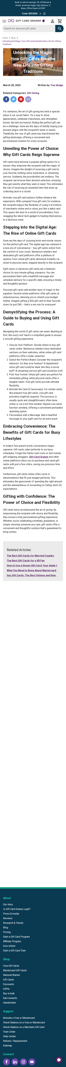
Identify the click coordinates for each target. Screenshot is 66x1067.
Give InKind (9, 945)
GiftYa (6, 988)
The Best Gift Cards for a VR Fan (26, 560)
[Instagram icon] (23, 1061)
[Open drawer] (4, 21)
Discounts (8, 984)
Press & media (11, 913)
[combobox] (28, 28)
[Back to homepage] (28, 21)
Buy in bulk (9, 993)
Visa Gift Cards (11, 965)
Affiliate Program (12, 941)
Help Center (9, 1036)
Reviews (7, 918)
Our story (8, 904)
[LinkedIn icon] (15, 1061)
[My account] (52, 21)
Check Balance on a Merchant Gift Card (23, 1027)
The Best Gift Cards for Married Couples (30, 555)
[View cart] (60, 21)
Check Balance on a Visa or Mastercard (24, 1022)
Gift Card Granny (38, 456)
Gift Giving (33, 93)
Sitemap (7, 1045)
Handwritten (9, 1002)
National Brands (11, 975)
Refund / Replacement (15, 1040)
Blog (13, 38)
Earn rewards (10, 998)
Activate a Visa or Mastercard (19, 1017)
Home (5, 38)
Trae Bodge (56, 85)
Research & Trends (13, 922)
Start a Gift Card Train (14, 950)
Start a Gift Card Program (16, 936)
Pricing (7, 932)
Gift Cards (8, 979)
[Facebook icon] (6, 1061)
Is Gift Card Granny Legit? (16, 909)
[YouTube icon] (31, 1061)
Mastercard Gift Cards (15, 970)
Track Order (9, 1031)
